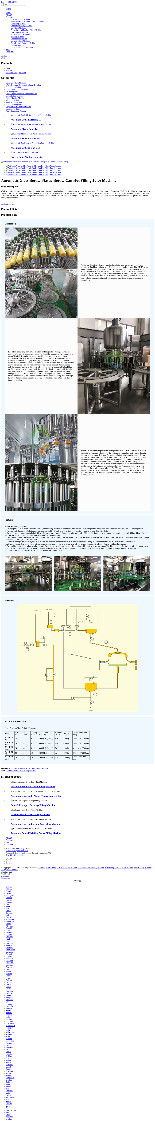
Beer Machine (127, 868)
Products (9, 17)
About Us (9, 15)
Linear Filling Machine (19, 32)
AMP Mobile (51, 868)
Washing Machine (17, 37)
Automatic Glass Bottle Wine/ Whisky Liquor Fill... (36, 796)
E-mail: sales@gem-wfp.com (17, 851)
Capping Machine (17, 45)
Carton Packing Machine (20, 41)
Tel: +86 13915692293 (10, 2)
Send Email (5, 874)
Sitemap (41, 868)
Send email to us (7, 204)
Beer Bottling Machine (142, 868)
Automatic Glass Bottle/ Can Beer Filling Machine (28, 768)
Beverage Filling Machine (21, 19)
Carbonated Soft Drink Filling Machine (21, 771)
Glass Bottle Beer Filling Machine (91, 868)
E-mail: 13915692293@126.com (18, 848)
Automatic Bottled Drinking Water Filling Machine (36, 833)
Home (8, 13)
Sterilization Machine (19, 39)
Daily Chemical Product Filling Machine (26, 30)
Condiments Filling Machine (21, 26)
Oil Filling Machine (18, 28)
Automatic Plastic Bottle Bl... (25, 129)
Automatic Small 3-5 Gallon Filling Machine (33, 786)
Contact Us (10, 52)
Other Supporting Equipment (22, 47)
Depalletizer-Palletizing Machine (23, 43)
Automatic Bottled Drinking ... (26, 119)
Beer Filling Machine (113, 868)
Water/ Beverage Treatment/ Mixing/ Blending (28, 21)
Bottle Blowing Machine (20, 34)
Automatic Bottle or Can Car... (26, 148)
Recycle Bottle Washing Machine (27, 157)
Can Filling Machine (18, 24)
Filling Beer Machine (9, 870)
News (8, 50)
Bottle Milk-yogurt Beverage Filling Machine (33, 805)
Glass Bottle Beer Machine (67, 868)
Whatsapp (5, 876)
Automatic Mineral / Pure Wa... (26, 138)
